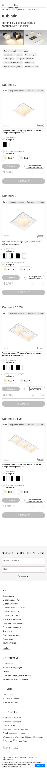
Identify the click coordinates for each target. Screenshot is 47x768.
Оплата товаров (10, 694)
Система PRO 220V (11, 615)
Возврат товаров (10, 702)
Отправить (23, 576)
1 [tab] (23, 47)
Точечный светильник (13, 63)
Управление (8, 639)
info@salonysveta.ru (17, 733)
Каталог (9, 590)
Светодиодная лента (12, 627)
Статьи (6, 671)
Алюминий (29, 63)
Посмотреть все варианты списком (35, 166)
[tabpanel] (23, 37)
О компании (8, 664)
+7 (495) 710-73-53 (20, 729)
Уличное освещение (12, 619)
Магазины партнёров (12, 721)
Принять (40, 765)
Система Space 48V (11, 600)
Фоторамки (7, 631)
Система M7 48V (10, 604)
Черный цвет (30, 55)
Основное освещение (13, 55)
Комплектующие (10, 643)
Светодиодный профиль (14, 623)
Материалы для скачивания (15, 679)
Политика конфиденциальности (17, 675)
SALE (6, 648)
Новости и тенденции (12, 667)
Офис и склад (9, 725)
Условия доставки (11, 698)
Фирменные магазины (12, 717)
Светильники (8, 596)
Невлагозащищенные (13, 66)
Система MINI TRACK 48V (14, 608)
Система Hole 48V (11, 611)
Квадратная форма (25, 59)
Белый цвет (8, 59)
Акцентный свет (32, 66)
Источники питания (11, 635)
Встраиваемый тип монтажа (16, 51)
